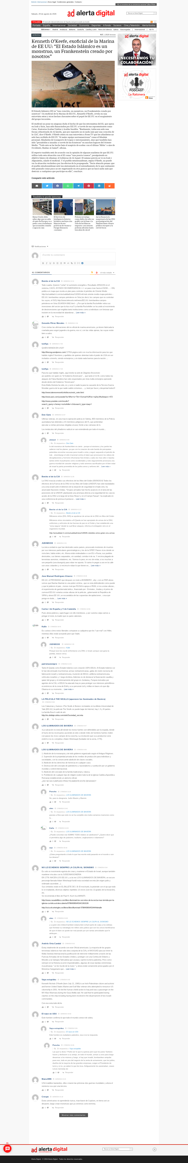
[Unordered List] (61, 263)
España (46, 25)
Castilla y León (91, 29)
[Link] (72, 263)
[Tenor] (82, 263)
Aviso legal (52, 2)
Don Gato (69, 443)
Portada (36, 25)
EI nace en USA (72, 1032)
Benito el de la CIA (73, 513)
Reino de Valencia (105, 29)
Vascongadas (125, 29)
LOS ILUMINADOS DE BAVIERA (78, 795)
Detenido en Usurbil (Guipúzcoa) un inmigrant (59, 22)
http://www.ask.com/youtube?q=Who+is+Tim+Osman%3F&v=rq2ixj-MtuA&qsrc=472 (77, 397)
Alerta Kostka (148, 25)
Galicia (115, 29)
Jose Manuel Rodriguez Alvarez (57, 576)
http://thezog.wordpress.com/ (54, 352)
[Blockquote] (64, 263)
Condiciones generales (65, 2)
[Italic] (46, 263)
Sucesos (117, 25)
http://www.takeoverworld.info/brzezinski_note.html (63, 392)
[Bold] (43, 263)
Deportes (96, 25)
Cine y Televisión (132, 25)
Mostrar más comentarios (73, 1115)
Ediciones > (45, 29)
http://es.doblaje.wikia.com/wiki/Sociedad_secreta (62, 715)
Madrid (55, 29)
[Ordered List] (57, 263)
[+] (78, 263)
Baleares (72, 29)
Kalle (68, 648)
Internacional (59, 25)
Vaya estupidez (75, 1049)
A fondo (107, 25)
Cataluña (80, 29)
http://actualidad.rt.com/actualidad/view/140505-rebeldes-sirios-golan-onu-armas (82, 533)
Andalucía (63, 29)
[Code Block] (68, 263)
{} (75, 263)
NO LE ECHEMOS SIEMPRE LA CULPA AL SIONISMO (87, 922)
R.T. (102, 35)
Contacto (78, 2)
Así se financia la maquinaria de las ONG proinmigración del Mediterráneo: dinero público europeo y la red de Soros (105, 222)
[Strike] (54, 263)
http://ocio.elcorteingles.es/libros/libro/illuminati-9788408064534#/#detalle (72, 907)
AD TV (151, 29)
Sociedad (72, 25)
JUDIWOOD (47, 543)
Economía (84, 25)
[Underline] (50, 263)
